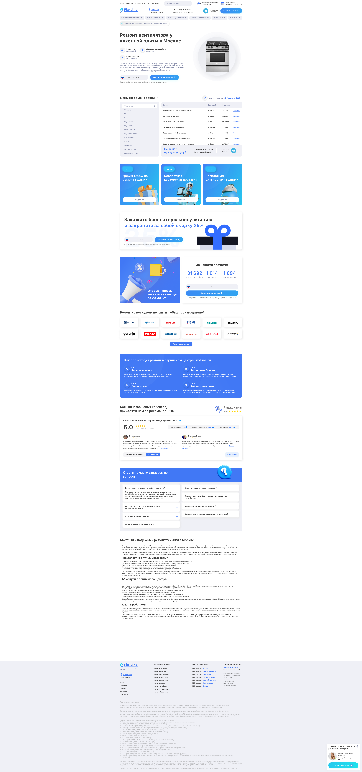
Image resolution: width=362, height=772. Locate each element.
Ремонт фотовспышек (161, 689)
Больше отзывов (232, 454)
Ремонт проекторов (160, 680)
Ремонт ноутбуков (160, 668)
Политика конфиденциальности (232, 673)
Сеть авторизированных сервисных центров (132, 12)
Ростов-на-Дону (209, 677)
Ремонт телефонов (160, 686)
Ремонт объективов (160, 692)
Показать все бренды (181, 344)
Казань (205, 686)
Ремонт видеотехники (176, 18)
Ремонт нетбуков (159, 671)
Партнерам (155, 3)
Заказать (236, 111)
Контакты (145, 3)
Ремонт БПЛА (218, 18)
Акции (122, 3)
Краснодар (207, 674)
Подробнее (139, 200)
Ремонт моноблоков (160, 677)
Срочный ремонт (229, 11)
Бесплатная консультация (163, 77)
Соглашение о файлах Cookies (232, 675)
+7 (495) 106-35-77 (183, 9)
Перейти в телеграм (341, 765)
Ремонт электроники (198, 18)
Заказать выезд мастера (210, 293)
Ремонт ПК (234, 18)
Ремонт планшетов (160, 683)
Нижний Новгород (210, 680)
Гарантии (129, 3)
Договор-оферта (228, 677)
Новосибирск (208, 683)
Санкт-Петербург (209, 671)
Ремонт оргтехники (154, 18)
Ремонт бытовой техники (130, 18)
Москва (205, 668)
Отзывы (137, 3)
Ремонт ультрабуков (161, 674)
